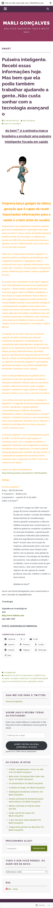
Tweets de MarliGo (14, 701)
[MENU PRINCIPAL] (5, 9)
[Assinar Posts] (7, 889)
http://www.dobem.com (13, 615)
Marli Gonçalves (26, 23)
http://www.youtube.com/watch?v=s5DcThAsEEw (24, 473)
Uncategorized (10, 672)
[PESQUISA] (48, 9)
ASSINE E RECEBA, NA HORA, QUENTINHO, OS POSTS (26, 745)
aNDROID (8, 675)
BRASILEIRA (28, 675)
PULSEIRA (6, 678)
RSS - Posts (13, 889)
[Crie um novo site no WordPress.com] (26, 3)
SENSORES (32, 681)
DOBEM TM (38, 675)
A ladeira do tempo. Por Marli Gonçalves (27, 787)
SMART (40, 681)
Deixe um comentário (12, 124)
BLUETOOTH (18, 675)
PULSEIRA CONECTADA (20, 678)
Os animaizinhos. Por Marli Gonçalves (26, 783)
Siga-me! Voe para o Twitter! (26, 695)
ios (44, 675)
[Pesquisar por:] (20, 848)
